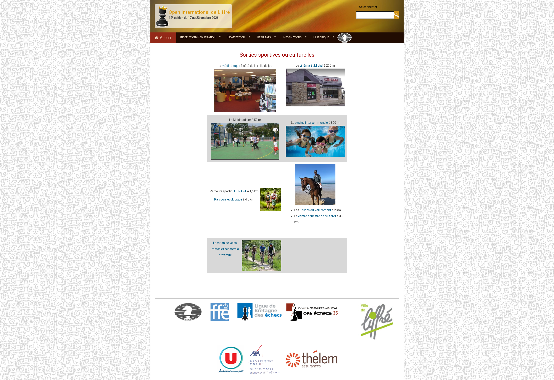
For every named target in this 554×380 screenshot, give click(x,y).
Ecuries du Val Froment (315, 210)
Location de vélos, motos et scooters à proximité (225, 249)
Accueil (166, 37)
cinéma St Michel (311, 65)
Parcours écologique (228, 199)
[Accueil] (162, 16)
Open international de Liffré (199, 12)
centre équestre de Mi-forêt (317, 216)
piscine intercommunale (311, 122)
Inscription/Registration (196, 38)
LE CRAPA (239, 191)
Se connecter (368, 7)
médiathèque (231, 65)
